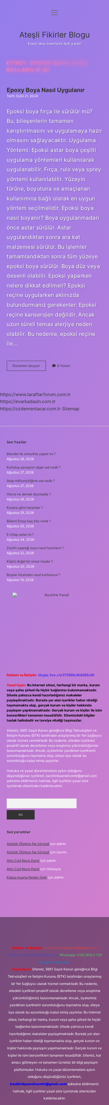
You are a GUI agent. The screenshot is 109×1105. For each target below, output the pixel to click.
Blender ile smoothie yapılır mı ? (31, 454)
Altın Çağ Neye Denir (23, 860)
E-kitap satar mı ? (20, 534)
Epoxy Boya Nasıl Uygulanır (46, 89)
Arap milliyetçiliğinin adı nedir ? (31, 481)
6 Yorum (63, 366)
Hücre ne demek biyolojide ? (29, 494)
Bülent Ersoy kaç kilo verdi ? (29, 521)
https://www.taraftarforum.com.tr (35, 394)
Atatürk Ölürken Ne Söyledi (28, 844)
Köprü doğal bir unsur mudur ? (30, 561)
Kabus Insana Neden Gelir (27, 877)
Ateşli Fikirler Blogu (54, 34)
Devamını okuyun (29, 367)
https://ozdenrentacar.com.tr (30, 408)
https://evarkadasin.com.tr (28, 401)
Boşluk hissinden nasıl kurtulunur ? (33, 575)
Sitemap (70, 408)
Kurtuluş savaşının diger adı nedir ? (34, 467)
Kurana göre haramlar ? (25, 507)
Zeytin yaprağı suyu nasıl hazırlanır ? (35, 548)
